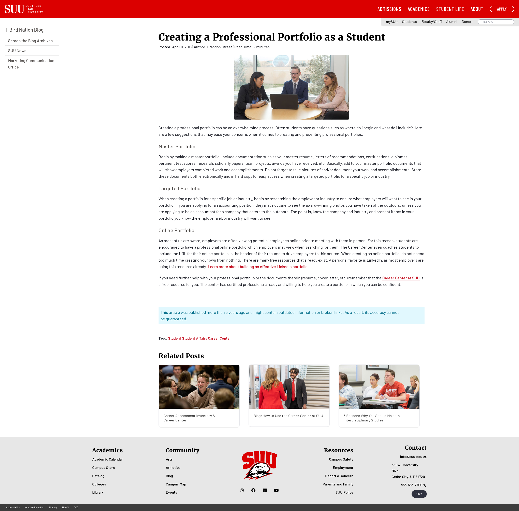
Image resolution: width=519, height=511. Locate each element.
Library (98, 492)
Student (174, 338)
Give (419, 494)
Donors (467, 21)
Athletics (173, 467)
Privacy (53, 507)
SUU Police (344, 492)
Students (409, 21)
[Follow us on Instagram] (241, 490)
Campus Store (103, 467)
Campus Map (176, 484)
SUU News (17, 50)
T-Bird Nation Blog (24, 30)
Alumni (451, 21)
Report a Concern (339, 476)
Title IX (65, 507)
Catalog (98, 476)
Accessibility (13, 507)
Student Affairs (194, 338)
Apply (502, 8)
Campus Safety (341, 459)
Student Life (450, 9)
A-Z (76, 507)
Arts (169, 459)
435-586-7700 (411, 484)
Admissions (389, 9)
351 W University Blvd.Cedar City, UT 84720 (408, 471)
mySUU (392, 21)
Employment (343, 467)
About (477, 9)
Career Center (219, 338)
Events (171, 492)
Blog (169, 476)
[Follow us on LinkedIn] (264, 490)
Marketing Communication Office (31, 63)
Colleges (99, 484)
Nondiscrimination (34, 507)
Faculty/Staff (431, 21)
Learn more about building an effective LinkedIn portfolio (258, 266)
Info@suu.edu (411, 456)
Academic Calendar (107, 459)
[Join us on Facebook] (253, 490)
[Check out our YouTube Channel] (276, 490)
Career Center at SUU (401, 277)
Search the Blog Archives (30, 40)
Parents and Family (338, 484)
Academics (419, 9)
